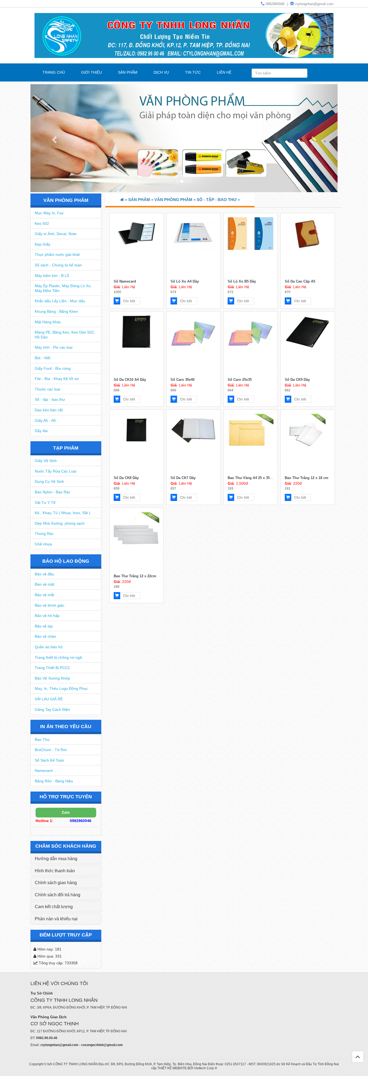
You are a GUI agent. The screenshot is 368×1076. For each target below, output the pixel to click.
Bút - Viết (42, 358)
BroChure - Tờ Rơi (51, 750)
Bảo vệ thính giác (49, 605)
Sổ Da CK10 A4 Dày (130, 380)
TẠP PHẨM (65, 448)
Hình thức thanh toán (55, 870)
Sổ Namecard (125, 281)
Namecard (44, 770)
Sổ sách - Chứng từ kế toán (58, 265)
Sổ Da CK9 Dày (297, 380)
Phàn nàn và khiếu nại (56, 919)
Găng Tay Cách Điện (52, 709)
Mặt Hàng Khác (48, 322)
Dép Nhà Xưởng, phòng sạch (60, 523)
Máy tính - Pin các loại (53, 347)
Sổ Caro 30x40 (183, 380)
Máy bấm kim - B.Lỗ (52, 275)
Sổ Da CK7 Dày (183, 478)
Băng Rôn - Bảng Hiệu (54, 781)
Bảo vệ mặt (44, 584)
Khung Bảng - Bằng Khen (56, 311)
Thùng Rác (44, 533)
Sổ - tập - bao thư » (218, 199)
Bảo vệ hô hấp (47, 615)
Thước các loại (47, 389)
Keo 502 (42, 223)
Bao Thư (42, 739)
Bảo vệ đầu (44, 574)
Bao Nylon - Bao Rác (52, 492)
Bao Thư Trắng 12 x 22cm (135, 576)
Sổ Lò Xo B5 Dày (242, 281)
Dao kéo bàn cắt (49, 410)
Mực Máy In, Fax (49, 213)
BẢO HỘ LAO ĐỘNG (65, 561)
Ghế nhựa (43, 544)
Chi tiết (129, 301)
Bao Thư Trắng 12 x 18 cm (306, 478)
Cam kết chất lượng (54, 906)
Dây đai (41, 431)
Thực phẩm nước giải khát (57, 254)
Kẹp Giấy (42, 244)
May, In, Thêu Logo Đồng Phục (61, 688)
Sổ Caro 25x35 (240, 380)
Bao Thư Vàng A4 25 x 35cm (251, 478)
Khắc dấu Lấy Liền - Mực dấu (60, 301)
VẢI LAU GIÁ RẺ (49, 699)
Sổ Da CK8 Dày (126, 478)
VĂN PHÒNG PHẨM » (175, 199)
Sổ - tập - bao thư (50, 399)
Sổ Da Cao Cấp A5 (300, 281)
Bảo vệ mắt (44, 595)
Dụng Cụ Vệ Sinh (49, 481)
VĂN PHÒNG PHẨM (65, 200)
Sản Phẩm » (141, 199)
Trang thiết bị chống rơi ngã (58, 657)
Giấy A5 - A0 (45, 420)
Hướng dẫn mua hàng (56, 858)
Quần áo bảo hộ (49, 647)
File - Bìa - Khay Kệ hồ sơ (57, 378)
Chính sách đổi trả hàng (57, 894)
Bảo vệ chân (45, 636)
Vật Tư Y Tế (45, 502)
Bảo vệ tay (44, 626)
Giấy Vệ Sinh (46, 461)
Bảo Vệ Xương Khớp (52, 678)
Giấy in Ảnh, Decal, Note (56, 234)
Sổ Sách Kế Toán (49, 760)
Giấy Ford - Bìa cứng (53, 368)
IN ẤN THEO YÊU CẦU (65, 726)
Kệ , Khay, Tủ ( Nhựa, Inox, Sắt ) (62, 513)
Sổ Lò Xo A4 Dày (185, 281)
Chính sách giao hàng (56, 882)
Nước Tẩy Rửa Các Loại (55, 471)
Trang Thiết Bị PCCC (52, 668)
